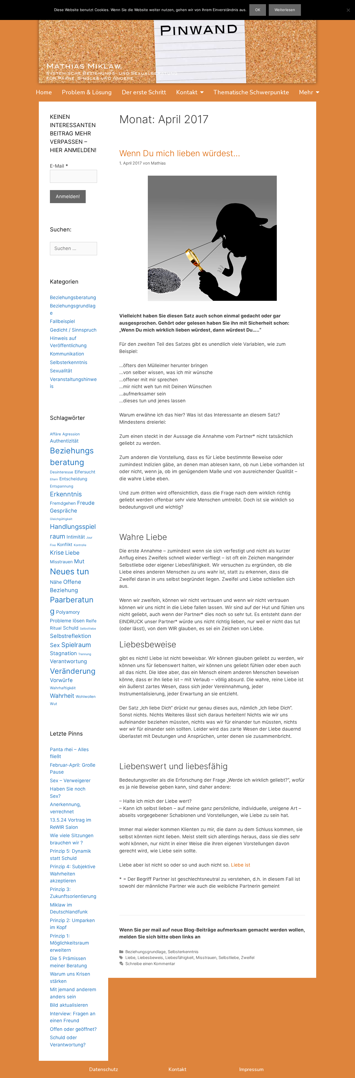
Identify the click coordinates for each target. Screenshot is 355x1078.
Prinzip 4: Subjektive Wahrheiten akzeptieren (72, 873)
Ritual (56, 628)
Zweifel (247, 957)
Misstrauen (206, 957)
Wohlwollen (86, 696)
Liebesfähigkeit (179, 957)
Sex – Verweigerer (70, 780)
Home (44, 92)
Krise (57, 552)
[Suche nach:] (73, 248)
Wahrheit (62, 695)
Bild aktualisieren (69, 1005)
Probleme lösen (67, 620)
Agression (71, 434)
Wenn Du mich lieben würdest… (179, 153)
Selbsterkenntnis (183, 951)
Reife (91, 620)
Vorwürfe (61, 680)
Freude (86, 503)
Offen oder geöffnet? (73, 1029)
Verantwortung (68, 661)
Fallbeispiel (62, 321)
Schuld (70, 628)
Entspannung (61, 486)
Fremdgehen (63, 503)
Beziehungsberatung (73, 297)
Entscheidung (73, 478)
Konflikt (64, 544)
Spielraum (76, 645)
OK (257, 9)
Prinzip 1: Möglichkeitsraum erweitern (69, 943)
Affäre (55, 434)
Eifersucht (85, 471)
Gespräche (63, 511)
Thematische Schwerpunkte (251, 92)
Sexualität (61, 370)
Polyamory (68, 612)
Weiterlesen (285, 9)
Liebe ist (240, 865)
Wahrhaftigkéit (63, 688)
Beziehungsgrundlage (145, 951)
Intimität (76, 537)
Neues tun (69, 571)
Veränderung (72, 671)
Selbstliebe (229, 957)
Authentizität (64, 441)
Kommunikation (67, 354)
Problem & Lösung (87, 92)
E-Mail (59, 166)
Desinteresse (61, 472)
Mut (79, 561)
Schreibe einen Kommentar (150, 963)
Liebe (130, 957)
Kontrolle (80, 545)
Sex (55, 645)
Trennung (84, 654)
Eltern (54, 479)
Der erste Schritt (144, 92)
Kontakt (186, 92)
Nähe (56, 582)
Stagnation (63, 653)
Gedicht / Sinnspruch (73, 330)
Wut (53, 703)
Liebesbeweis (150, 957)
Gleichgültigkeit (61, 519)
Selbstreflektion (70, 636)
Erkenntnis (66, 494)
